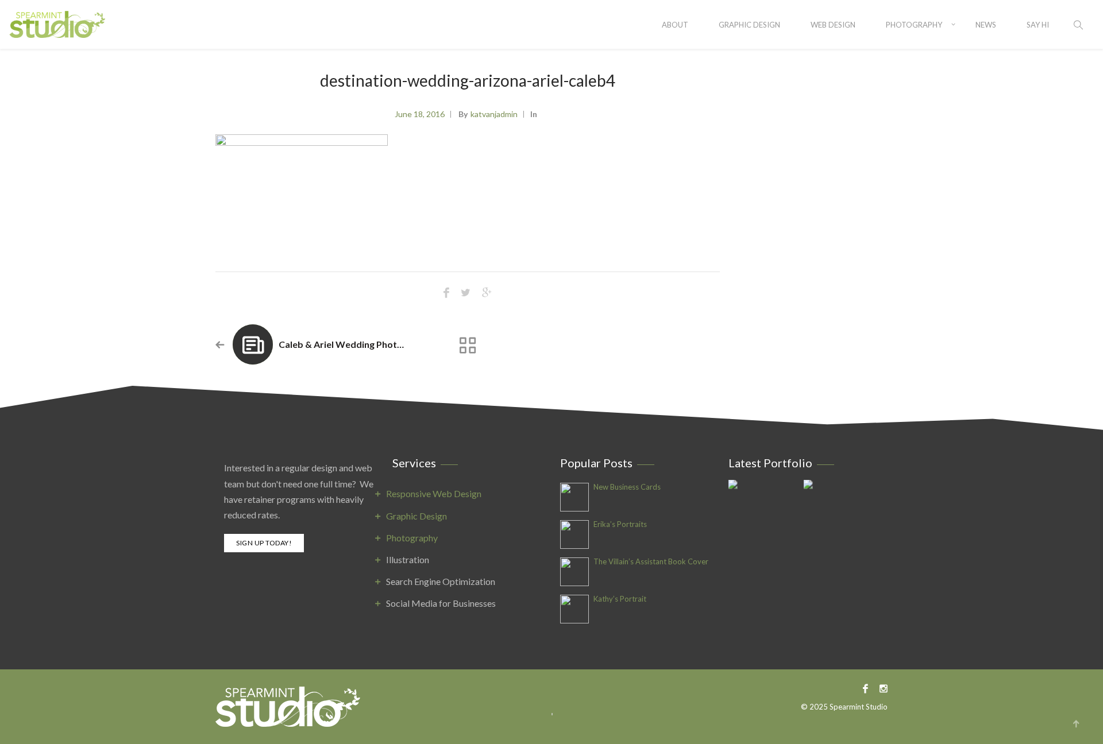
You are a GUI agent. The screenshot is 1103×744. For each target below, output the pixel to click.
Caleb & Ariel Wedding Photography (356, 344)
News (985, 24)
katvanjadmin (494, 114)
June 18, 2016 (420, 114)
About (675, 24)
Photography (914, 24)
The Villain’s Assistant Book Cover (650, 561)
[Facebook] (865, 688)
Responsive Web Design (433, 493)
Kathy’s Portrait (619, 599)
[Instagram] (881, 688)
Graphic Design (749, 24)
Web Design (833, 24)
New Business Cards (627, 487)
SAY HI (1038, 24)
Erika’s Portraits (620, 524)
